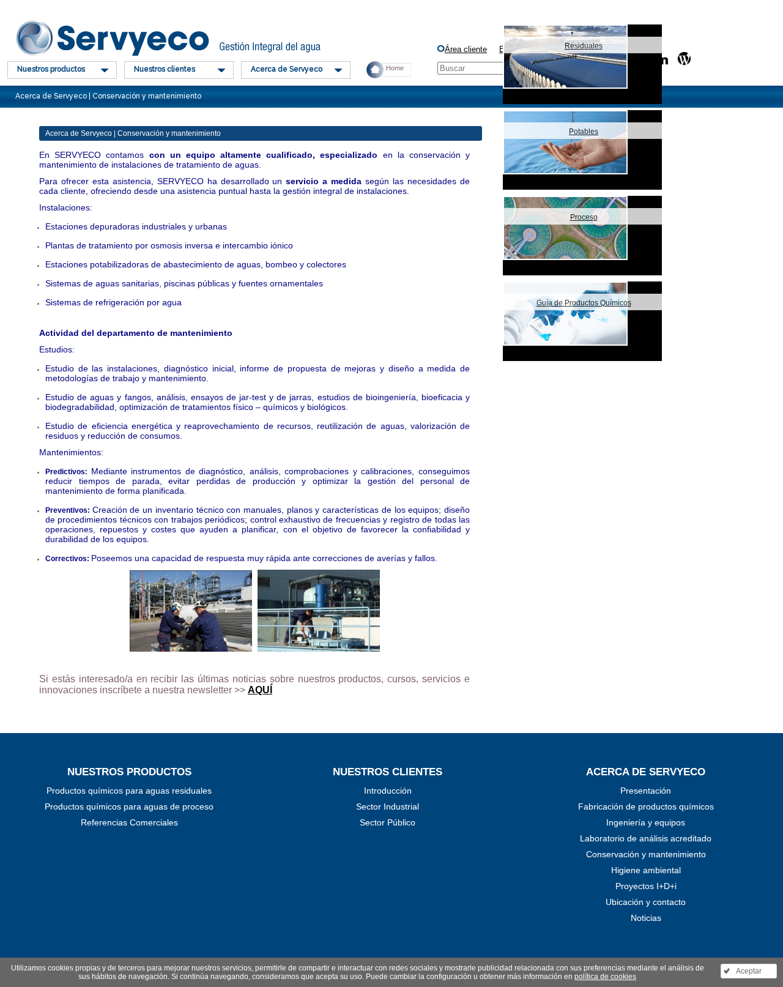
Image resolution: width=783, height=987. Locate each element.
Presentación (645, 790)
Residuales (584, 46)
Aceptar (749, 971)
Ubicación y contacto (646, 902)
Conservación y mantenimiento (646, 854)
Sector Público (387, 822)
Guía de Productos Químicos (583, 303)
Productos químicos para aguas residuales (129, 790)
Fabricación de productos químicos (646, 806)
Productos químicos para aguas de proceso (129, 806)
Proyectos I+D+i (646, 886)
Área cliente (466, 49)
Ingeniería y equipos (645, 822)
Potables (583, 131)
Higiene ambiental (646, 870)
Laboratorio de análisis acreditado (645, 838)
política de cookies (605, 976)
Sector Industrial (387, 806)
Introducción (388, 790)
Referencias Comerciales (129, 822)
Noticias (646, 918)
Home (395, 68)
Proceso (584, 217)
